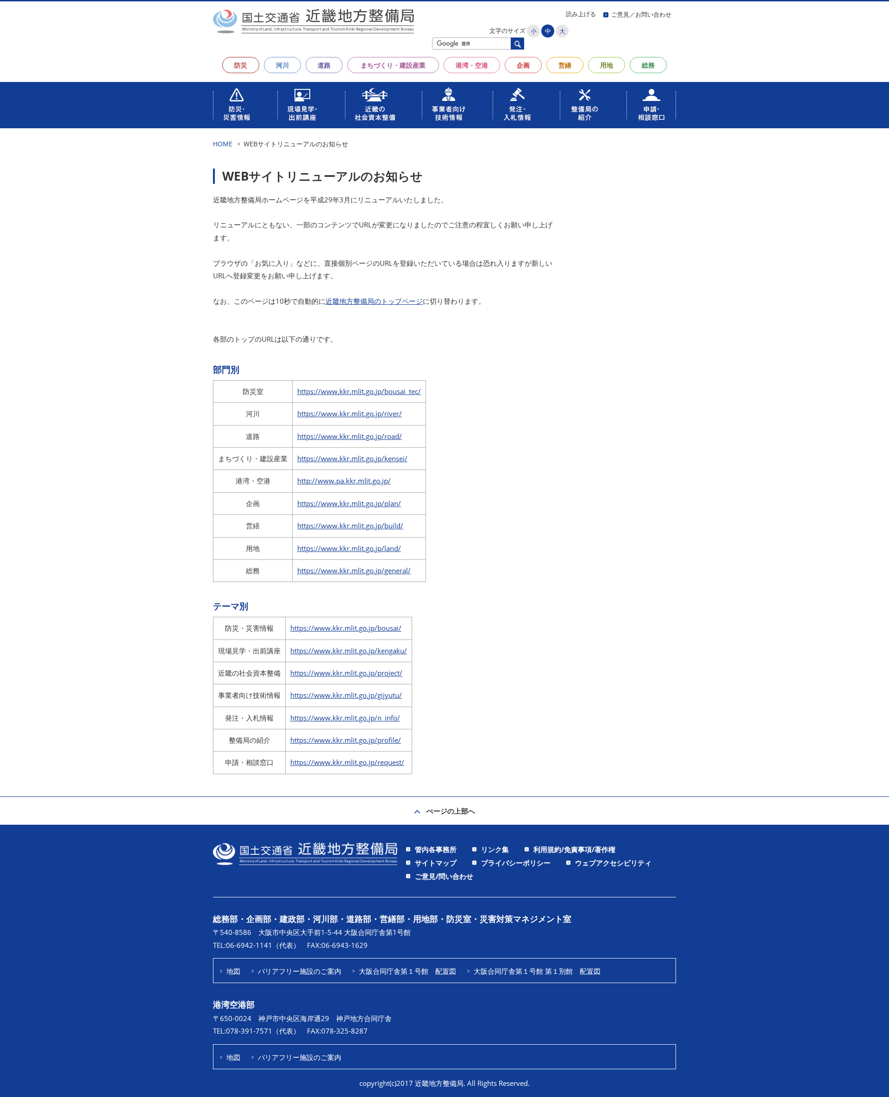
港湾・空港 (472, 65)
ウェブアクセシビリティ (613, 862)
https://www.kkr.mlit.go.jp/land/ (349, 548)
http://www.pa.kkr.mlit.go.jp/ (344, 480)
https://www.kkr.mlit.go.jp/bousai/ (345, 628)
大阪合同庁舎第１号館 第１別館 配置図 (537, 971)
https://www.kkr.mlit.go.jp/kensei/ (352, 458)
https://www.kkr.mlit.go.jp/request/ (347, 762)
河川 (282, 65)
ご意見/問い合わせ (444, 876)
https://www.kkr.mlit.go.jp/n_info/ (345, 717)
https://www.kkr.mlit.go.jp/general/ (354, 570)
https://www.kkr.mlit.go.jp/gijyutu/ (346, 695)
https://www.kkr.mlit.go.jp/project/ (346, 672)
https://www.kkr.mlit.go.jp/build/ (350, 525)
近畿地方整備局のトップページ (374, 301)
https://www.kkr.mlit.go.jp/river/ (349, 413)
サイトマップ (436, 862)
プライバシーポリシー (516, 862)
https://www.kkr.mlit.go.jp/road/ (349, 436)
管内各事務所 (436, 849)
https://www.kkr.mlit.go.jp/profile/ (345, 740)
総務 (648, 65)
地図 (233, 971)
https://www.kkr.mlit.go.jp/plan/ (349, 503)
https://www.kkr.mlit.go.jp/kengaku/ (348, 650)
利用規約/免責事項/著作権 (574, 849)
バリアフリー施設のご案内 (299, 971)
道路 (324, 65)
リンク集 (495, 849)
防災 (240, 65)
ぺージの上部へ (450, 810)
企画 (523, 65)
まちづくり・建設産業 (393, 65)
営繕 (564, 65)
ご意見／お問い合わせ (641, 14)
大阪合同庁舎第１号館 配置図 (407, 971)
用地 (606, 65)
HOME (222, 143)
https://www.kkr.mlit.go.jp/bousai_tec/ (359, 391)
